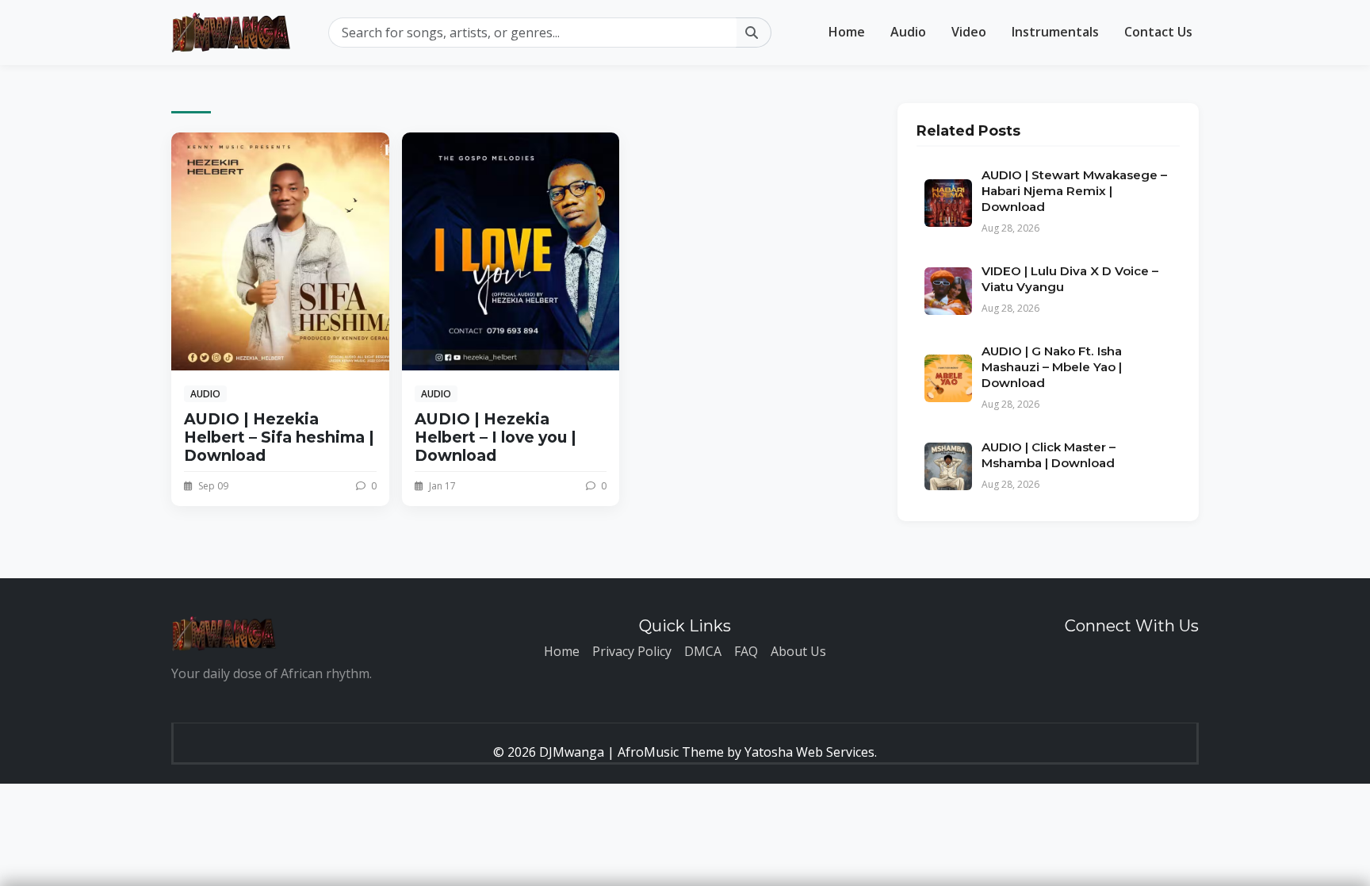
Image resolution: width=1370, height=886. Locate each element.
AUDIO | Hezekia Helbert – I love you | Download (495, 437)
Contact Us (1158, 31)
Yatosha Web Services (809, 752)
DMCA (702, 651)
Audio (908, 31)
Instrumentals (1055, 31)
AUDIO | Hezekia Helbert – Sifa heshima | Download (279, 437)
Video (968, 31)
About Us (798, 651)
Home (847, 31)
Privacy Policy (632, 651)
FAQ (746, 651)
